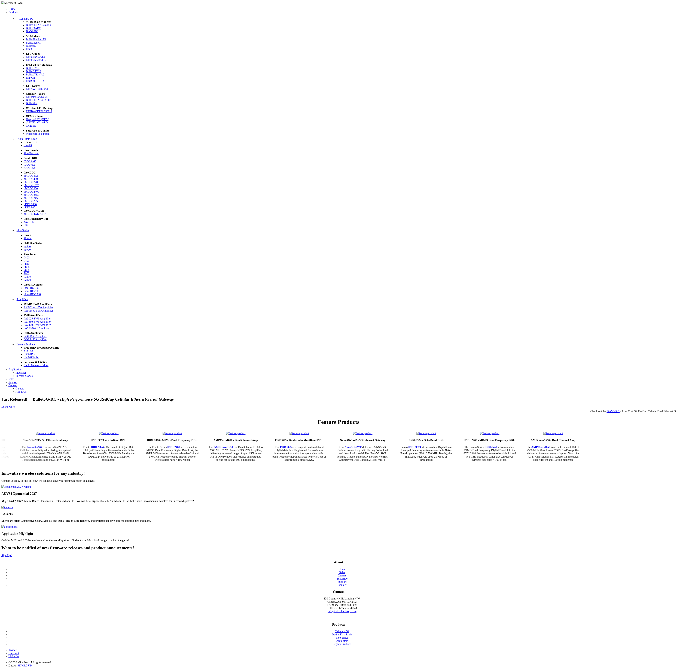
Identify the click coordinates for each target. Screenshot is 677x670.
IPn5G (29, 48)
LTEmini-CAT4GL (37, 96)
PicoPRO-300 (31, 287)
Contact (12, 385)
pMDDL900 (31, 188)
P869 (26, 270)
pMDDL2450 (31, 197)
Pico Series (23, 230)
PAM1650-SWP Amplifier (38, 310)
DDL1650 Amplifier (35, 336)
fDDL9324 (30, 164)
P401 (26, 260)
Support (12, 382)
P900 (26, 273)
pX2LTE (31, 125)
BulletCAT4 (32, 68)
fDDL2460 (30, 161)
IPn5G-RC (32, 31)
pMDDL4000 (31, 178)
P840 (26, 263)
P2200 (27, 276)
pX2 (26, 225)
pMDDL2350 (31, 201)
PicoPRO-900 (31, 291)
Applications (15, 369)
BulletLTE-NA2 (35, 74)
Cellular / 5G (26, 18)
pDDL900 (29, 207)
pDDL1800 (30, 204)
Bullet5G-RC (33, 28)
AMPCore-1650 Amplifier (38, 307)
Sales (11, 378)
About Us (21, 391)
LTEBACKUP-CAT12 (39, 111)
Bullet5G (31, 45)
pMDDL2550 (31, 194)
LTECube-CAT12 (36, 60)
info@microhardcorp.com (342, 611)
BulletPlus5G (33, 42)
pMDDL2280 (31, 182)
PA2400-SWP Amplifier (37, 324)
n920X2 (28, 350)
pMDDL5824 (31, 175)
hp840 (27, 246)
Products (13, 12)
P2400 (27, 279)
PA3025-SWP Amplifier (37, 318)
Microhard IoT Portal (38, 133)
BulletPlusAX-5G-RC (38, 24)
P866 (26, 267)
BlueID (28, 145)
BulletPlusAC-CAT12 (38, 100)
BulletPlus (31, 103)
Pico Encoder (31, 153)
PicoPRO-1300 (32, 294)
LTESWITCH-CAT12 (38, 88)
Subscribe (342, 578)
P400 (26, 257)
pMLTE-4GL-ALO (37, 122)
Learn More (8, 406)
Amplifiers (22, 299)
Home (342, 569)
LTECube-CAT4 (35, 56)
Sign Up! (6, 555)
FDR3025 (269, 447)
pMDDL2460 (31, 191)
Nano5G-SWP (19, 447)
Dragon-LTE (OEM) (37, 119)
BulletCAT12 (33, 71)
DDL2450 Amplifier (35, 339)
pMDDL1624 (31, 185)
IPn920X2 (29, 353)
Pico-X (28, 238)
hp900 (27, 249)
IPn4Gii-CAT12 (35, 80)
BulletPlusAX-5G (36, 39)
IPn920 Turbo (31, 357)
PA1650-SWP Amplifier (37, 321)
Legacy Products (26, 344)
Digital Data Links (27, 138)
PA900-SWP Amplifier (36, 328)
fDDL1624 (30, 167)
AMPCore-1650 (206, 447)
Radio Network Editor (36, 365)
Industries (21, 372)
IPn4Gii (30, 77)
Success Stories (24, 375)
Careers (20, 388)
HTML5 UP (25, 665)
